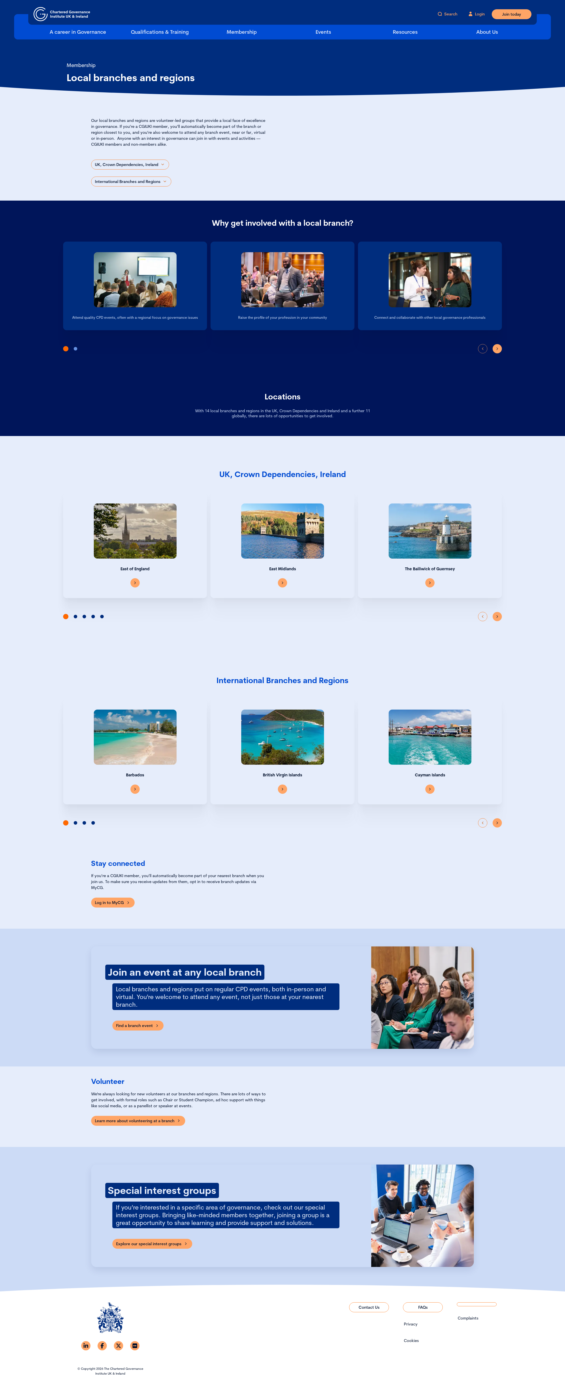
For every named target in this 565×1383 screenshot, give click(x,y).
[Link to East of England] (135, 582)
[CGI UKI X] (118, 1345)
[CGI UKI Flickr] (134, 1345)
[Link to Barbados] (135, 789)
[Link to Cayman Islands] (430, 789)
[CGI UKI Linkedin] (85, 1345)
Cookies (411, 1340)
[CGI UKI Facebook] (102, 1345)
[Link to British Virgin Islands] (282, 789)
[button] (65, 348)
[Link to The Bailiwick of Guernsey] (430, 582)
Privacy (411, 1324)
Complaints (468, 1318)
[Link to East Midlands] (282, 582)
